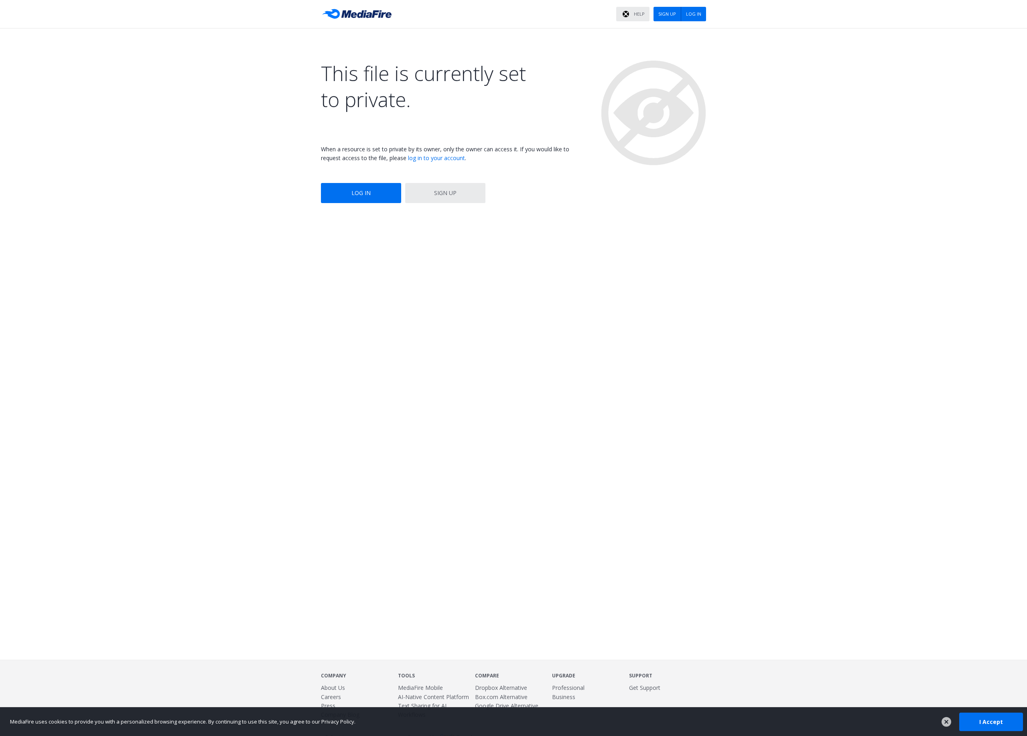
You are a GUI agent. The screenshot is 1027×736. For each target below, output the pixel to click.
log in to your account (436, 158)
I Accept (991, 721)
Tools (406, 675)
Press (328, 706)
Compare (487, 675)
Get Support (644, 687)
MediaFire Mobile (420, 687)
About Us (333, 687)
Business (563, 697)
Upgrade (563, 675)
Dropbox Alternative (501, 687)
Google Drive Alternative (506, 706)
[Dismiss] (946, 722)
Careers (331, 697)
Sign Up (445, 193)
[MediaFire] (359, 14)
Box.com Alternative (501, 697)
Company (333, 675)
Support (640, 675)
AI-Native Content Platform (433, 697)
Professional (568, 687)
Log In (361, 193)
